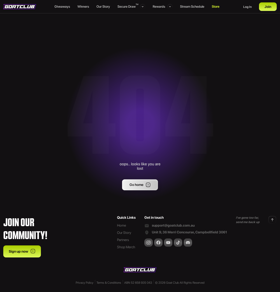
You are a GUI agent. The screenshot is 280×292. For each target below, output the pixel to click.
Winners (83, 7)
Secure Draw (127, 6)
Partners (123, 240)
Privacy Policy (84, 282)
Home (121, 225)
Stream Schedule (192, 7)
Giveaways (62, 7)
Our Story (103, 7)
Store (215, 7)
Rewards (159, 7)
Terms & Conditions (108, 282)
